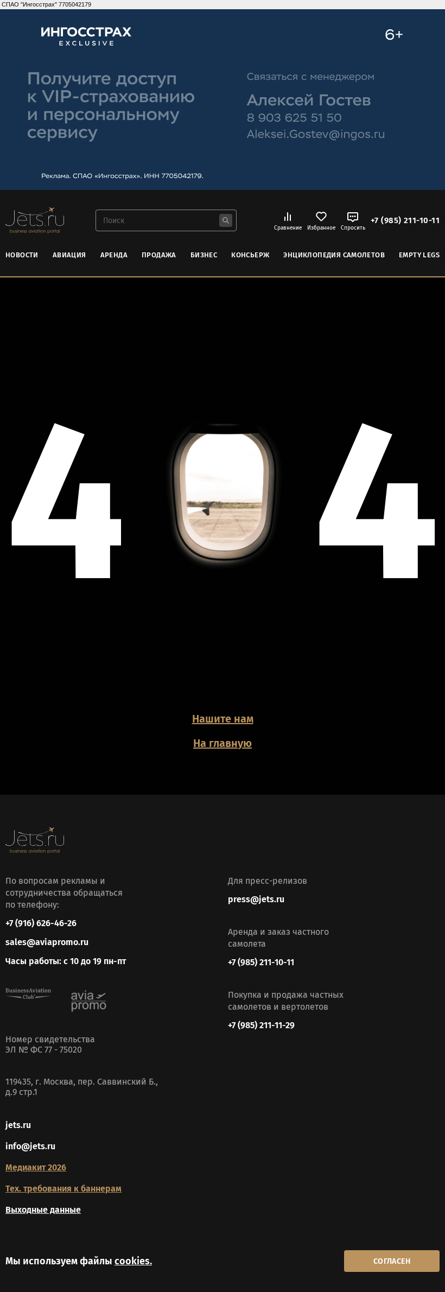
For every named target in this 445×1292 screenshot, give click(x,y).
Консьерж (250, 255)
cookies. (133, 1261)
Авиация (69, 255)
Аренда (114, 255)
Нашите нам (222, 718)
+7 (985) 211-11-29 (261, 1025)
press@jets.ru (256, 899)
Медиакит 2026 (35, 1167)
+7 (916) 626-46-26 (41, 923)
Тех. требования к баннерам (63, 1188)
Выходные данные (43, 1210)
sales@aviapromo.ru (46, 942)
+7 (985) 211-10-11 (405, 220)
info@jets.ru (30, 1146)
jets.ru (18, 1125)
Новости (22, 255)
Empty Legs (419, 255)
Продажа (159, 255)
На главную (222, 743)
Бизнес (203, 255)
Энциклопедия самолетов (334, 255)
